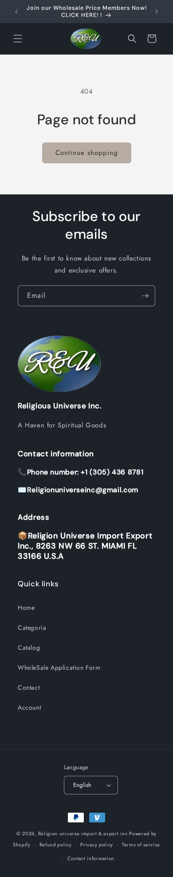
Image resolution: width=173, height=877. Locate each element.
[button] (18, 38)
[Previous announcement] (16, 11)
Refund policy (55, 844)
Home (26, 607)
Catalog (29, 647)
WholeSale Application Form (59, 667)
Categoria (32, 627)
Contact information (90, 858)
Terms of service (141, 844)
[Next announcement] (156, 11)
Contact (28, 687)
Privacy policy (96, 844)
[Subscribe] (145, 295)
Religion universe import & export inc (84, 833)
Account (29, 707)
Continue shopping (86, 153)
